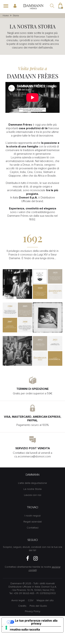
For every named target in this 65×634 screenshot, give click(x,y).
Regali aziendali (32, 521)
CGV (30, 600)
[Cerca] (52, 6)
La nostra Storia (32, 489)
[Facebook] (27, 558)
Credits (22, 606)
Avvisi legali (18, 600)
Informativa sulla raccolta (22, 629)
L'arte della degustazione (32, 483)
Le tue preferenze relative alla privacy (36, 622)
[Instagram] (35, 558)
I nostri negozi (32, 515)
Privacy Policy (32, 611)
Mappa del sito (45, 600)
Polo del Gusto (38, 606)
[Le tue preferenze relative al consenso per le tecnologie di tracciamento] (6, 627)
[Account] (17, 6)
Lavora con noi (32, 495)
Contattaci (32, 527)
